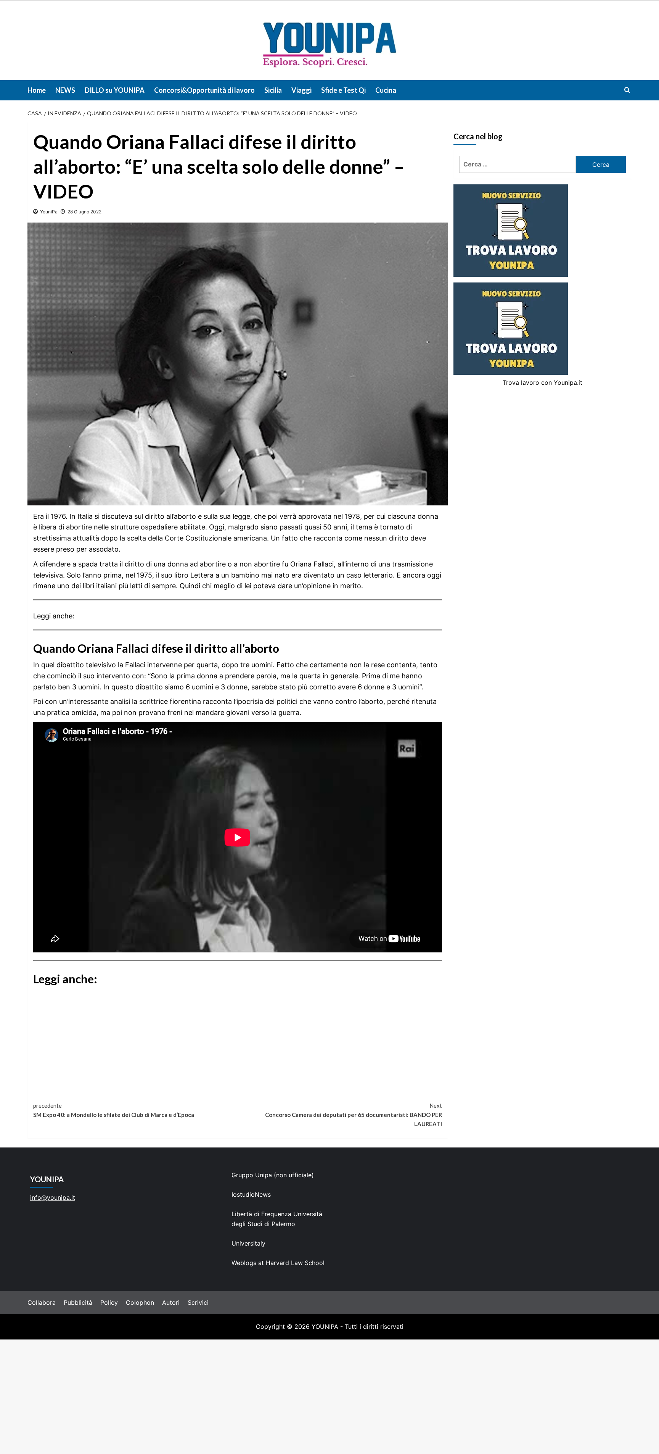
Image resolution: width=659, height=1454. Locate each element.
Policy (109, 1302)
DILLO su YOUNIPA (115, 90)
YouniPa (49, 212)
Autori (171, 1302)
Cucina (385, 90)
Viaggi (301, 90)
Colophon (140, 1302)
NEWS (65, 90)
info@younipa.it (52, 1197)
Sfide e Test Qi (343, 90)
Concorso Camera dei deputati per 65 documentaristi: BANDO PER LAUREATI (353, 1114)
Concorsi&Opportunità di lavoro (204, 90)
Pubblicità (78, 1302)
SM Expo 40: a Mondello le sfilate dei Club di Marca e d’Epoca (113, 1110)
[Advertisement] (329, 1396)
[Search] (627, 90)
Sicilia (273, 90)
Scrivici (198, 1302)
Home (36, 90)
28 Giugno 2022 (84, 212)
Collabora (41, 1302)
